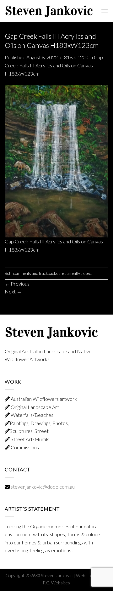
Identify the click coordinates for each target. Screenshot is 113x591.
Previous (17, 284)
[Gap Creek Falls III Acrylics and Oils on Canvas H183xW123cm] (56, 160)
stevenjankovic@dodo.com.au (43, 487)
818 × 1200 (76, 57)
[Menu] (104, 11)
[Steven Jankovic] (49, 11)
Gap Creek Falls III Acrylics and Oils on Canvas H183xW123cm (54, 65)
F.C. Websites (56, 582)
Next (13, 291)
